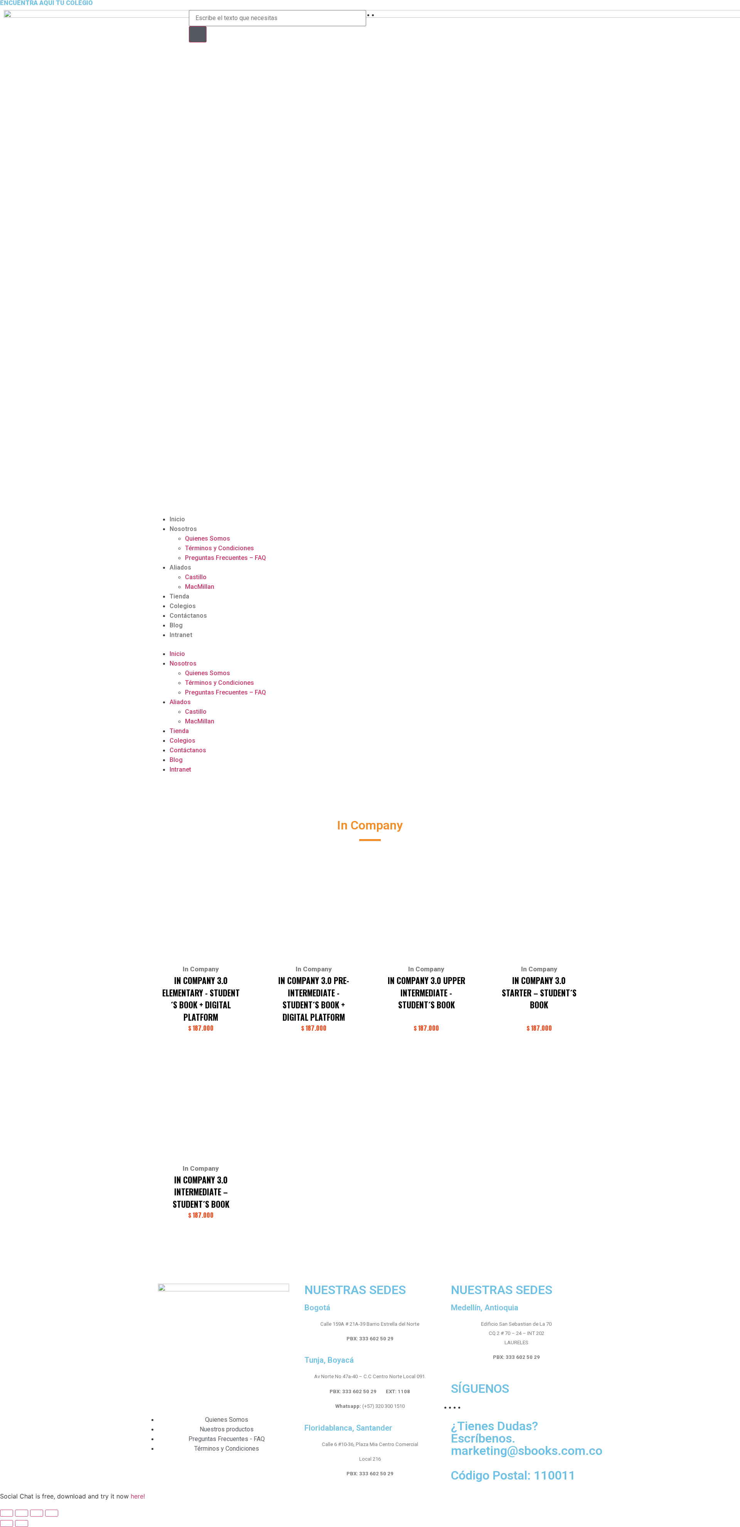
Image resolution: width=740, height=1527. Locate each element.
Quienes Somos (207, 538)
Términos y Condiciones (219, 548)
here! (138, 1496)
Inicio (177, 519)
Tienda (179, 596)
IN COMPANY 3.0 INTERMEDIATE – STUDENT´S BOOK (201, 1192)
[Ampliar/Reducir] (51, 1513)
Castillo (196, 577)
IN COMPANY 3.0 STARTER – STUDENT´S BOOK (539, 992)
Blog (176, 625)
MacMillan (199, 586)
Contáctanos (188, 615)
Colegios (183, 606)
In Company (201, 969)
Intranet (181, 635)
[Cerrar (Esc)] (6, 1513)
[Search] (198, 34)
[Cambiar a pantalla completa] (36, 1513)
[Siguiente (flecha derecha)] (21, 1523)
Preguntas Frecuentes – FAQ (225, 557)
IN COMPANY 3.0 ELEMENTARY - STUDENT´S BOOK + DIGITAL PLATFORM (201, 998)
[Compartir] (21, 1513)
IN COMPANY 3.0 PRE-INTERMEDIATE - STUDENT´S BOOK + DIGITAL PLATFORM (313, 998)
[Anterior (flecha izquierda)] (6, 1523)
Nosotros (183, 529)
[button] (370, 644)
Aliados (180, 567)
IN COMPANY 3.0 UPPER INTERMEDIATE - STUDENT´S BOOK (426, 992)
